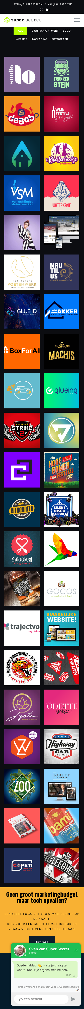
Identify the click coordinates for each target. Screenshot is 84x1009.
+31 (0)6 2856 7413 (60, 4)
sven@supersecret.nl (29, 4)
